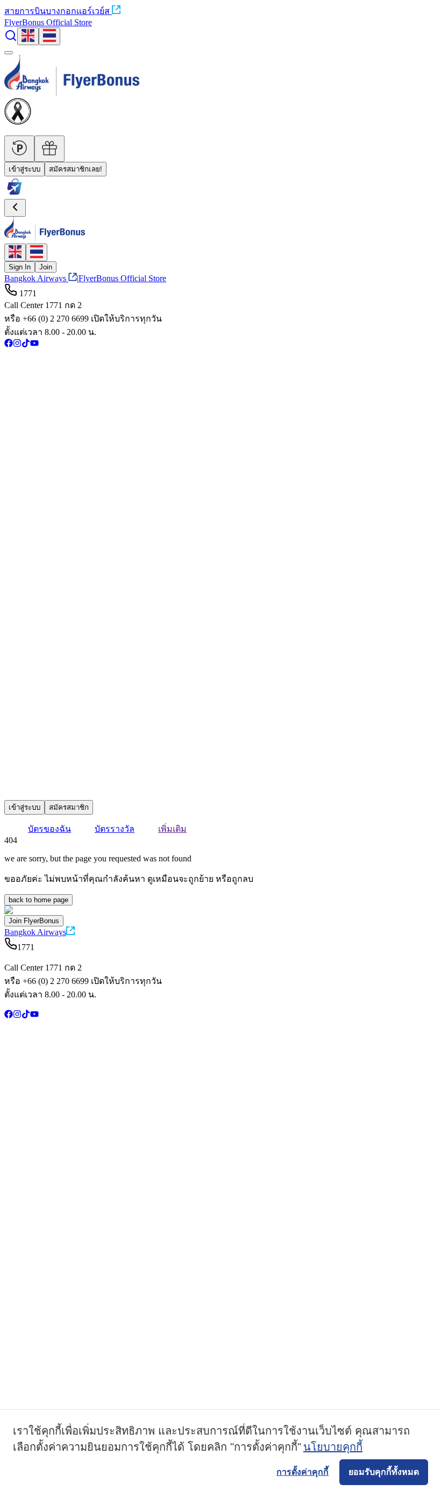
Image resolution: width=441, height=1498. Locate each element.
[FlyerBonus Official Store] (14, 193)
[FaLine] (11, 795)
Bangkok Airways (35, 278)
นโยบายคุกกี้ (332, 1447)
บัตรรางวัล (114, 828)
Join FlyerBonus (34, 921)
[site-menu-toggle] (8, 52)
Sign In (20, 267)
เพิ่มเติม (172, 828)
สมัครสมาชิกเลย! (75, 169)
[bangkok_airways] (220, 778)
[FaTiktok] (26, 344)
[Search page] (10, 39)
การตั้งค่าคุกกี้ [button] (302, 1471)
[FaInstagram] (17, 344)
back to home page (38, 900)
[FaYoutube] (34, 344)
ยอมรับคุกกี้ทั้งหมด (383, 1471)
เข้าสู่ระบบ (24, 169)
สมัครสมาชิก (69, 807)
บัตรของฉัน (49, 828)
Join (45, 267)
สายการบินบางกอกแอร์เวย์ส (57, 11)
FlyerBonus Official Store (48, 22)
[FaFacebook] (8, 344)
